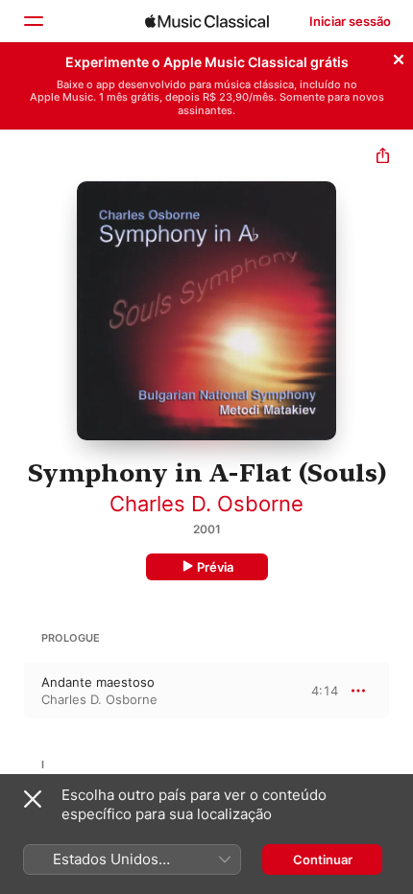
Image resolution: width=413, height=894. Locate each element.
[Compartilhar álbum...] (383, 158)
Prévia (215, 567)
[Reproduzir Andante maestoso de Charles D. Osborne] (12, 690)
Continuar (322, 859)
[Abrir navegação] (33, 21)
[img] (207, 21)
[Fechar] (398, 56)
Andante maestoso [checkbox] (98, 682)
